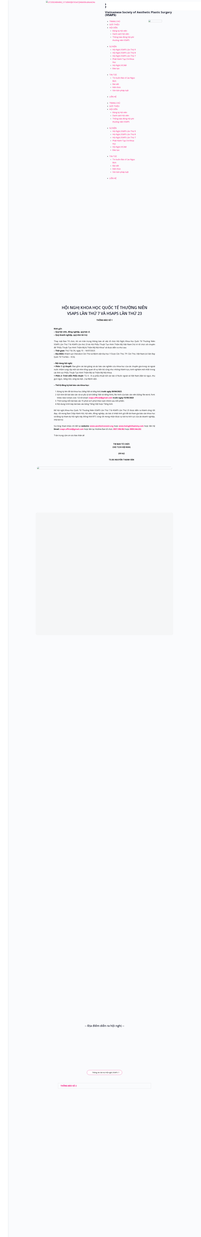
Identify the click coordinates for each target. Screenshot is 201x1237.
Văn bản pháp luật (120, 90)
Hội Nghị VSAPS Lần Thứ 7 (124, 56)
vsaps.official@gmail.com (100, 397)
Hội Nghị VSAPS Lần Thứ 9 (124, 49)
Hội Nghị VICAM (119, 65)
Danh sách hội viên (120, 34)
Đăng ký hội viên (119, 31)
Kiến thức (116, 87)
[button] (104, 1085)
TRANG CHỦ (114, 21)
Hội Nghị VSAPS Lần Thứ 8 (124, 52)
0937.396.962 (119, 429)
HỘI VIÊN (113, 27)
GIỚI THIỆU (114, 24)
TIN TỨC (113, 74)
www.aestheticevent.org (101, 426)
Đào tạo (115, 68)
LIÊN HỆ (112, 96)
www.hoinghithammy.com (131, 426)
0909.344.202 (135, 429)
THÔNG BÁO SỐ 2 (68, 1086)
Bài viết (115, 84)
